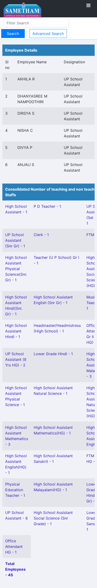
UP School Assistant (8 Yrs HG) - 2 (15, 359)
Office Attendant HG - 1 (14, 546)
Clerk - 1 (41, 234)
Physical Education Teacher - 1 (15, 490)
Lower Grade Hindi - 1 (53, 353)
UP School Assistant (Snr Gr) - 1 (15, 240)
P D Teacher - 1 (47, 206)
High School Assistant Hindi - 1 (16, 331)
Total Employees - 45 (15, 569)
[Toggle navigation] (88, 5)
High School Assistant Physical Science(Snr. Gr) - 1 (16, 268)
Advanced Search (48, 33)
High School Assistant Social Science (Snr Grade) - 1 (53, 518)
